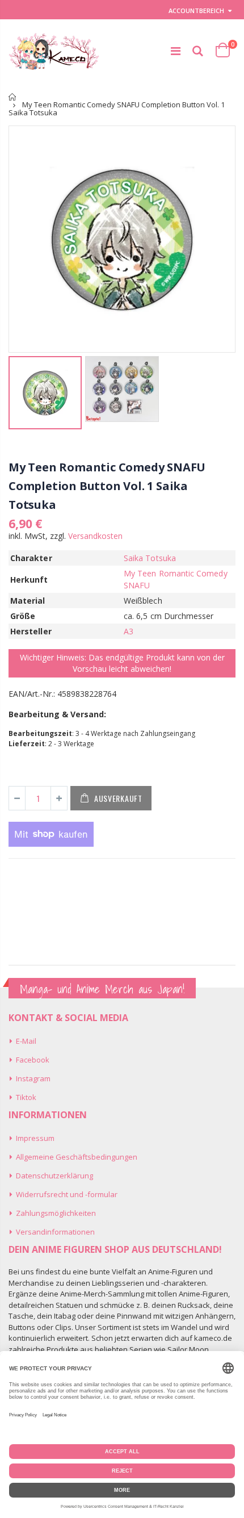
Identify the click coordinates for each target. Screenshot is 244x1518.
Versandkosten (95, 535)
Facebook (32, 1060)
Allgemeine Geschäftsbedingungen (76, 1157)
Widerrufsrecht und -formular (66, 1194)
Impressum (35, 1138)
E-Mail (26, 1041)
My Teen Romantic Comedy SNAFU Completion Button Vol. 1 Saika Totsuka (107, 485)
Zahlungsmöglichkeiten (56, 1213)
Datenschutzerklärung (54, 1175)
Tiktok (26, 1097)
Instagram (33, 1078)
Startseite (13, 97)
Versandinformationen (55, 1232)
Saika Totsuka (150, 558)
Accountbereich (196, 10)
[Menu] (175, 50)
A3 (128, 631)
